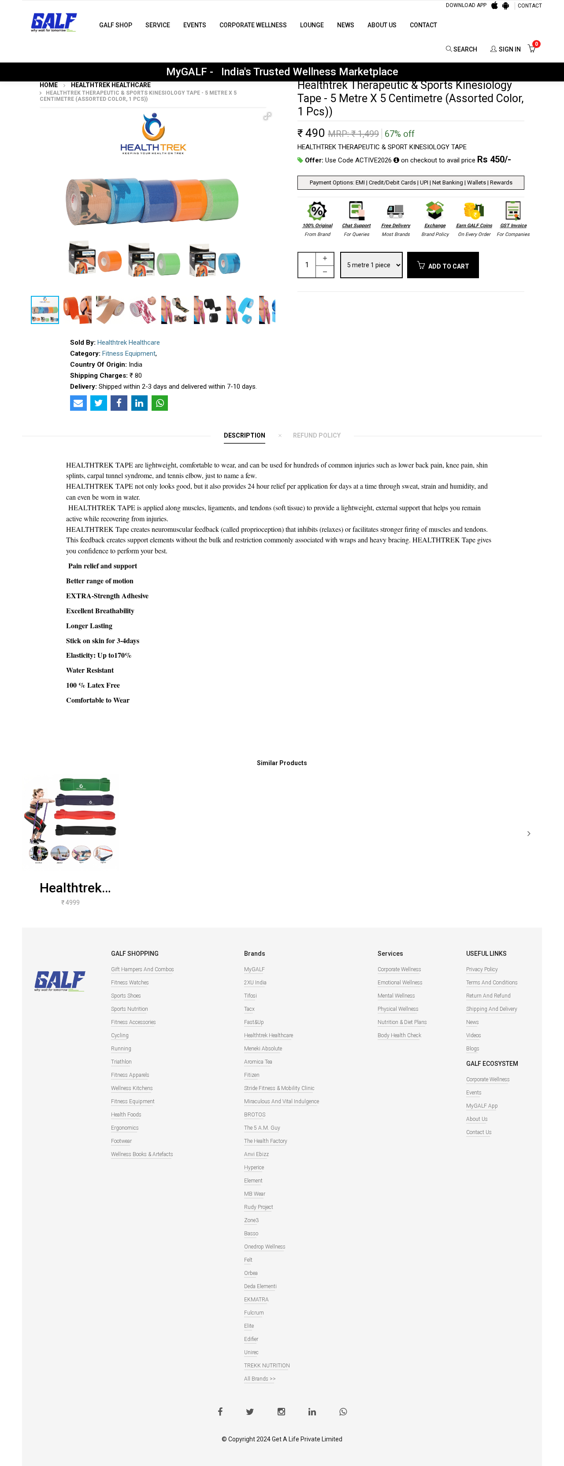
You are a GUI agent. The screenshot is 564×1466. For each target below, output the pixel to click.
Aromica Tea (258, 1062)
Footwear (121, 1141)
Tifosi (250, 996)
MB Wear (254, 1194)
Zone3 (251, 1220)
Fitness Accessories (133, 1022)
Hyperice (254, 1167)
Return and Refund (488, 996)
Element (253, 1181)
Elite (249, 1326)
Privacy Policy (482, 969)
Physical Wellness (398, 1009)
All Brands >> (260, 1379)
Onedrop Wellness (265, 1247)
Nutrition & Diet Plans (402, 1022)
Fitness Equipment (129, 353)
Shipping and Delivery (491, 1009)
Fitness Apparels (130, 1075)
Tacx (249, 1009)
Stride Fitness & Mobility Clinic (279, 1088)
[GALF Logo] (54, 21)
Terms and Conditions (492, 983)
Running (121, 1049)
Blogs (472, 1049)
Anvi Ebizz (256, 1154)
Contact (423, 25)
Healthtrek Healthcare (110, 84)
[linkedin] (312, 1412)
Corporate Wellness (253, 25)
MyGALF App (482, 1106)
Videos (473, 1035)
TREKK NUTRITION (267, 1366)
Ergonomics (125, 1128)
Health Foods (126, 1115)
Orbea (251, 1273)
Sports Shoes (126, 996)
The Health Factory (265, 1141)
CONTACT (530, 6)
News (345, 25)
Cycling (120, 1035)
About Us (382, 25)
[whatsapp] (343, 1412)
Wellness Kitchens (132, 1088)
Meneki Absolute (263, 1049)
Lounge (312, 25)
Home (49, 84)
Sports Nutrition (129, 1009)
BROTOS (254, 1115)
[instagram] (281, 1412)
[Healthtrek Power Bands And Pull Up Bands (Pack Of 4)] (70, 823)
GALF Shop (115, 25)
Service (157, 25)
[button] (267, 116)
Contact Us (479, 1132)
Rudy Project (258, 1207)
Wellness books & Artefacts (142, 1154)
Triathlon (121, 1062)
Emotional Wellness (400, 983)
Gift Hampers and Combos (142, 969)
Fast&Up (254, 1022)
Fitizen (252, 1075)
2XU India (255, 983)
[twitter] (250, 1412)
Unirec (251, 1352)
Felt (248, 1260)
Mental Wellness (396, 996)
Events (194, 25)
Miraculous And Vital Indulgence (281, 1101)
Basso (251, 1233)
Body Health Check (399, 1035)
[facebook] (220, 1412)
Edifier (251, 1339)
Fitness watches (130, 983)
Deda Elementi (260, 1286)
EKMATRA (256, 1300)
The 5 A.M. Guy (262, 1128)
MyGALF (254, 969)
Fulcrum (254, 1313)
